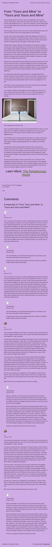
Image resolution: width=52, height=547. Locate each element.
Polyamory (19, 185)
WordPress (47, 544)
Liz (5, 327)
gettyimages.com (10, 122)
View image (5, 122)
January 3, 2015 (8, 329)
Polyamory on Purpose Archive (10, 2)
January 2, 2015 (8, 217)
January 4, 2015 (10, 252)
